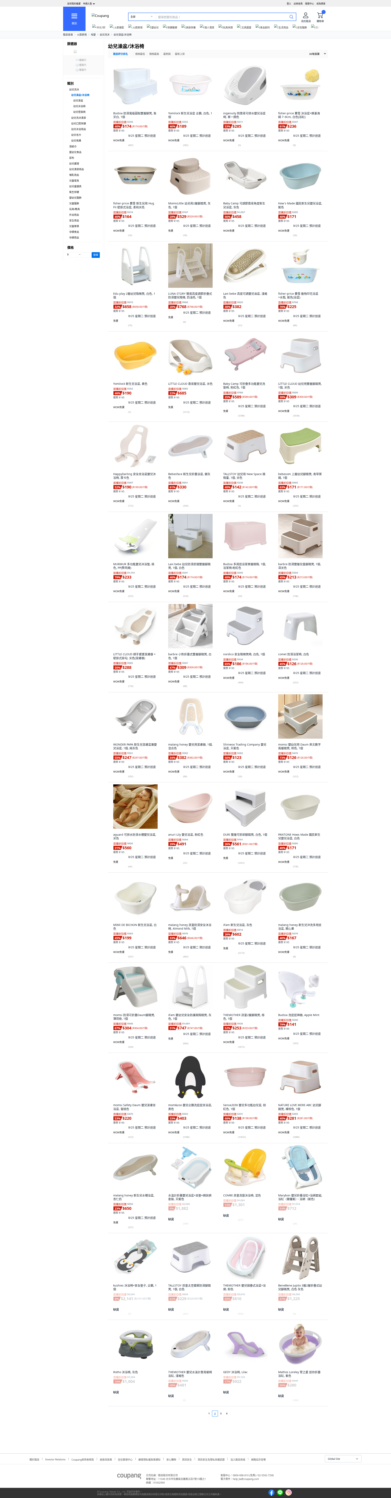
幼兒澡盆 (78, 100)
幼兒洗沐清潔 (78, 118)
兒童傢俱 (74, 226)
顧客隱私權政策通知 (149, 1459)
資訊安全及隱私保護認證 (211, 1459)
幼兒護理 (74, 163)
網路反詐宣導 (258, 1459)
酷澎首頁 (68, 34)
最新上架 (180, 54)
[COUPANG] (129, 1477)
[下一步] (234, 1413)
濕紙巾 (73, 146)
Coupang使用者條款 (82, 1459)
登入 (289, 3)
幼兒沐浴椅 (79, 106)
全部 (133, 17)
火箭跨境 (82, 34)
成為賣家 (320, 3)
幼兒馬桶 (76, 140)
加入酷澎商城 (238, 1459)
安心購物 (171, 1459)
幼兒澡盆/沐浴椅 (123, 34)
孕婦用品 (74, 237)
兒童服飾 (74, 203)
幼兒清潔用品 (76, 169)
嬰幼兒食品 (75, 152)
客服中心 (309, 3)
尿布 (71, 158)
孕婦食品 (74, 232)
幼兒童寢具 (75, 186)
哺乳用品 (74, 175)
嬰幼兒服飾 (75, 198)
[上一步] (201, 1413)
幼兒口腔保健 (78, 123)
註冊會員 (298, 3)
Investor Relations (55, 1459)
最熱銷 (167, 54)
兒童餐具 (74, 180)
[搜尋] (291, 17)
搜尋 (95, 255)
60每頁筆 (314, 54)
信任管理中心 (125, 1459)
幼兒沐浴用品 (78, 129)
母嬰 (93, 34)
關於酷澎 (34, 1459)
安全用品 (74, 220)
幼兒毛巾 (76, 135)
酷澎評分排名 (120, 54)
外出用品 (74, 215)
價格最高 (154, 54)
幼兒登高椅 (79, 112)
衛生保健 (74, 192)
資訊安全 (187, 1459)
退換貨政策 (106, 1459)
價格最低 (140, 54)
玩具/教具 (74, 209)
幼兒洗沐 (105, 34)
